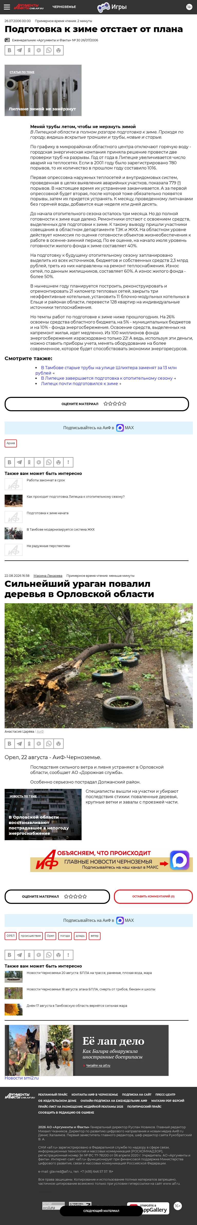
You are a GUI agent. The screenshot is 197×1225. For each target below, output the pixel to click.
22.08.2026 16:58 (17, 576)
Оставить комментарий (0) (153, 896)
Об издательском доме (57, 1101)
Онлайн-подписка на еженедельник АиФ (114, 1101)
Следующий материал (101, 1211)
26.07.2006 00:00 (18, 21)
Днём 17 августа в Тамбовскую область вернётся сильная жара (77, 1006)
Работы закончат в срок (46, 480)
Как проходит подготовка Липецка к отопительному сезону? (76, 497)
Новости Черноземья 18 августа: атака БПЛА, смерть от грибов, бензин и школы (91, 989)
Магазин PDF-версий (167, 1101)
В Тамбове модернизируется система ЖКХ (61, 529)
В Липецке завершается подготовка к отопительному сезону (107, 378)
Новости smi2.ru (22, 1078)
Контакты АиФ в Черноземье (95, 1094)
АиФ (40, 731)
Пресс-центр (165, 1094)
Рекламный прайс (52, 1094)
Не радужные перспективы (48, 546)
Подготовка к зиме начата (47, 513)
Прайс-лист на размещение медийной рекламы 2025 (80, 1106)
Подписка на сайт (136, 1094)
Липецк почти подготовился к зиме (79, 383)
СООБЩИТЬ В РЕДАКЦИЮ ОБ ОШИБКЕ (66, 1112)
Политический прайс (144, 1106)
